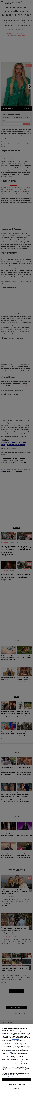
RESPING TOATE (16, 1088)
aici (11, 1052)
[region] (16, 1058)
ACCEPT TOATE (16, 1079)
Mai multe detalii (15, 1039)
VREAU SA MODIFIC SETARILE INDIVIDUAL (16, 1084)
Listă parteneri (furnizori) (7, 1076)
